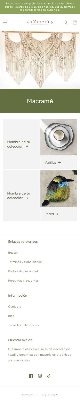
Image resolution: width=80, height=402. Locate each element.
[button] (5, 22)
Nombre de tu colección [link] (18, 144)
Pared (49, 214)
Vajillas (51, 162)
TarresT (33, 395)
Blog (11, 316)
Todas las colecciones (23, 325)
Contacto (14, 306)
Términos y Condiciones (25, 262)
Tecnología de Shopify (47, 395)
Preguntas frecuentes (23, 280)
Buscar (13, 252)
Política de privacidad (23, 271)
